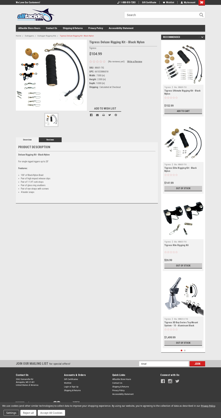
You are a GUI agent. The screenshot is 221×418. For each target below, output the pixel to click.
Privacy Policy (95, 28)
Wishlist (170, 2)
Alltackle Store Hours (29, 28)
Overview (27, 139)
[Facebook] (91, 115)
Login (66, 387)
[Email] (97, 115)
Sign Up (75, 387)
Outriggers (29, 36)
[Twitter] (109, 115)
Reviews (50, 139)
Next (202, 37)
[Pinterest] (116, 115)
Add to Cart (183, 111)
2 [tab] (185, 350)
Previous (199, 37)
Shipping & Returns (73, 28)
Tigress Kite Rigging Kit (176, 245)
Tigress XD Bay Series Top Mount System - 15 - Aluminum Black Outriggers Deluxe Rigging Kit (181, 325)
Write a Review (134, 61)
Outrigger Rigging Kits (46, 36)
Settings (11, 413)
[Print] (103, 115)
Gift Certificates (71, 379)
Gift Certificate (149, 2)
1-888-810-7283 (128, 2)
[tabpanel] (183, 79)
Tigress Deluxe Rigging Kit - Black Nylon (77, 36)
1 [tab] (181, 350)
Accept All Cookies (51, 413)
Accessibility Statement (121, 28)
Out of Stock (183, 188)
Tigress (167, 87)
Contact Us (51, 28)
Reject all (28, 413)
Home (18, 36)
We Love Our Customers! (17, 2)
